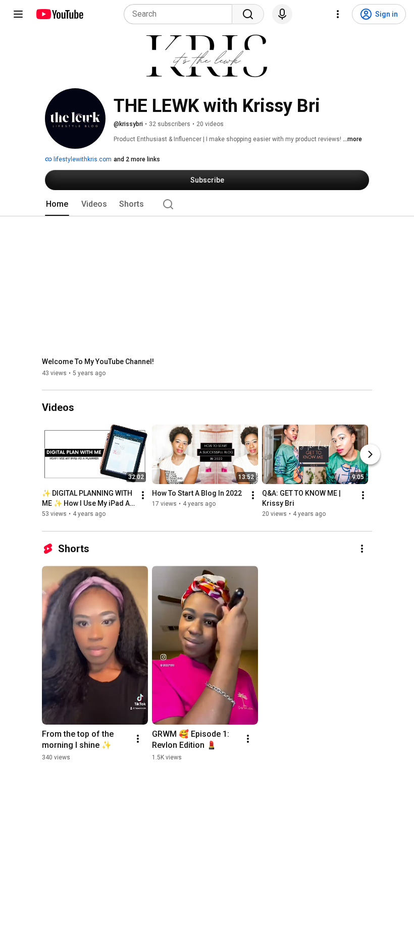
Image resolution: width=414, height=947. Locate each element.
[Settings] (338, 14)
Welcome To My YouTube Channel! (98, 362)
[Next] (370, 455)
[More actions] (143, 496)
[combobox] (181, 14)
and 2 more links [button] (137, 159)
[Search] (248, 14)
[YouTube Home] (59, 14)
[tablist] (207, 204)
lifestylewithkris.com (82, 159)
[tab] (57, 204)
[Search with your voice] (282, 14)
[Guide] (18, 14)
